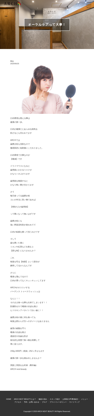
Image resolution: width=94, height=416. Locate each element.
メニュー (84, 399)
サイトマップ (74, 402)
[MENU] (88, 4)
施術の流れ (43, 399)
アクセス (17, 402)
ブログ (44, 402)
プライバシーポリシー (58, 402)
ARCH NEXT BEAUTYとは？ (25, 399)
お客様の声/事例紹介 (70, 399)
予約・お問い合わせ (31, 402)
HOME (8, 399)
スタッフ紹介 (55, 399)
